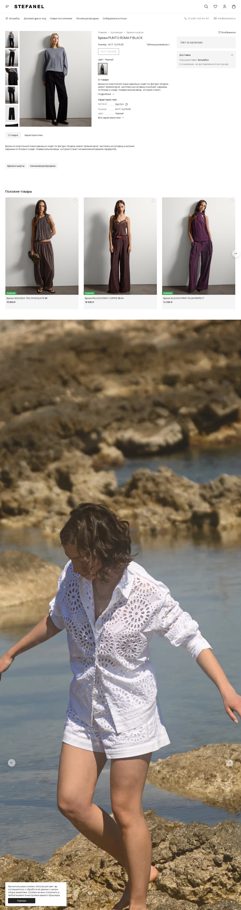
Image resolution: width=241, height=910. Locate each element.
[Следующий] (236, 253)
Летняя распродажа (87, 18)
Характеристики (33, 135)
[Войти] (225, 7)
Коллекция (117, 32)
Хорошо (21, 900)
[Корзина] (234, 7)
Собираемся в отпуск (115, 18)
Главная (102, 32)
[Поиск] (206, 7)
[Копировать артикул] (126, 104)
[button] (215, 7)
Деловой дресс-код (35, 18)
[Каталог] (7, 7)
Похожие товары (18, 191)
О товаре (13, 135)
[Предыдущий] (11, 763)
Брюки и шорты (135, 32)
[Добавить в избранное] (75, 201)
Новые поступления (61, 18)
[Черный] (102, 69)
